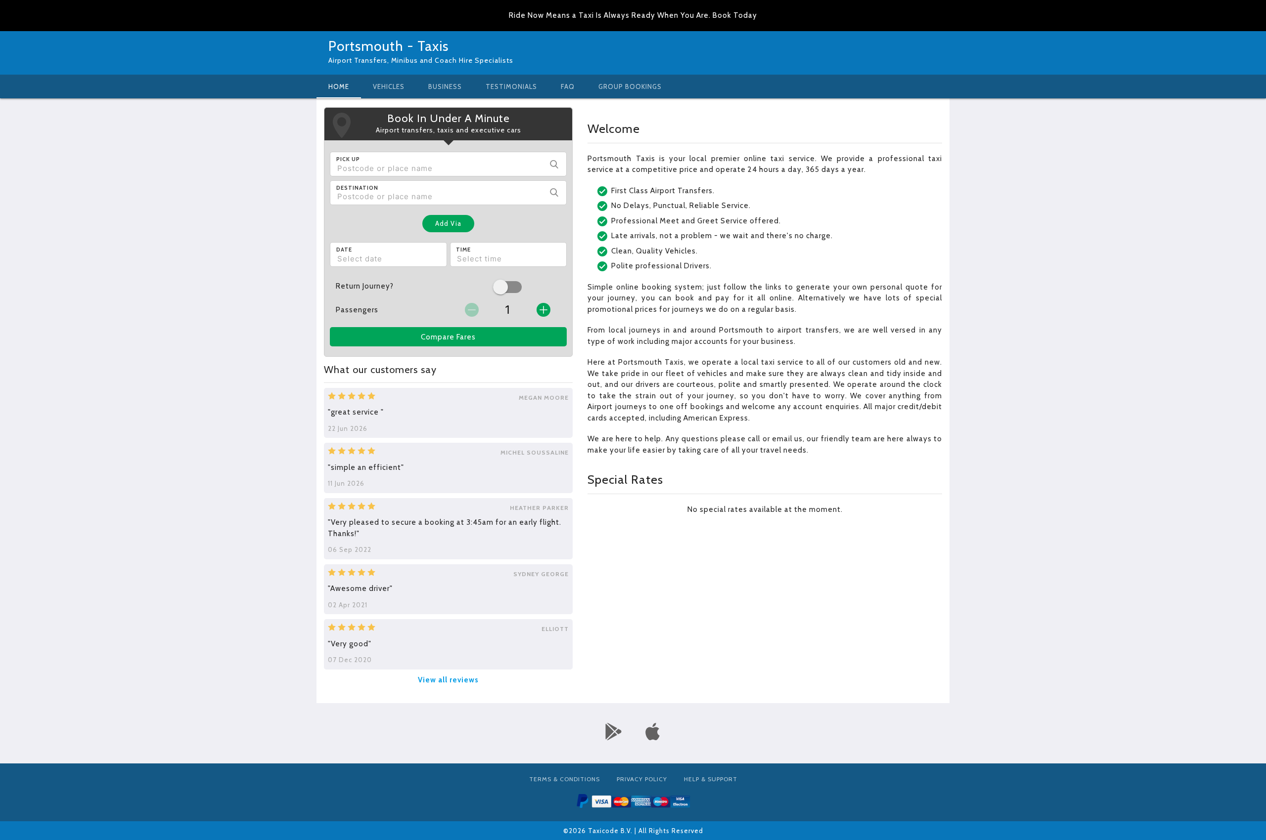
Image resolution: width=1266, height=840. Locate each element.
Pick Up (348, 159)
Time (463, 249)
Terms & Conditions (564, 779)
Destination (357, 187)
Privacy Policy (642, 779)
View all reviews (448, 679)
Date (344, 249)
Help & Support (710, 779)
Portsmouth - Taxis (388, 46)
